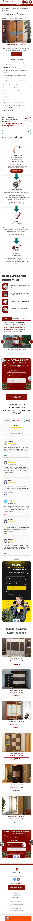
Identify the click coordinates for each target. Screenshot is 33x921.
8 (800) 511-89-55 (17, 159)
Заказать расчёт (16, 54)
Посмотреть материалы (16, 397)
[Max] (18, 620)
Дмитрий (10, 539)
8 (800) (16, 883)
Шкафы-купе (14, 8)
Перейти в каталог (16, 267)
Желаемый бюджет (17, 375)
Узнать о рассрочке (16, 234)
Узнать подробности (27, 119)
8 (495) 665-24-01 (17, 162)
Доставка (16, 318)
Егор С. (10, 500)
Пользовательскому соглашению (13, 854)
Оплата (25, 318)
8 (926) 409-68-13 (17, 164)
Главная (5, 8)
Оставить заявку (16, 170)
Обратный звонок (16, 887)
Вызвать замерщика (16, 202)
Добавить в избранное (16, 901)
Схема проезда (16, 897)
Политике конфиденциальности (17, 384)
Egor (9, 480)
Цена (5, 318)
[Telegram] (15, 620)
